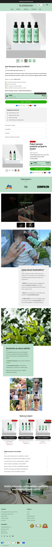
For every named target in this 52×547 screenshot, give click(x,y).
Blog (28, 514)
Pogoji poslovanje (31, 516)
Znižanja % (26, 9)
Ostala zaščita (4, 516)
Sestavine (33, 9)
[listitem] (26, 1)
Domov (12, 9)
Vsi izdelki (3, 520)
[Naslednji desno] (21, 170)
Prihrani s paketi (4, 518)
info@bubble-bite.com (6, 527)
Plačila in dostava (30, 518)
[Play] (26, 208)
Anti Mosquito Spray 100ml (7, 514)
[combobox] (40, 5)
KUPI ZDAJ (26, 493)
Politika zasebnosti (31, 520)
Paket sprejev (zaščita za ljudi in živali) (38, 146)
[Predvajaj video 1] (21, 225)
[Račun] (44, 5)
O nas (40, 9)
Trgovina (18, 9)
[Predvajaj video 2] (30, 225)
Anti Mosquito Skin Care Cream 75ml (9, 511)
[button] (26, 96)
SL (40, 4)
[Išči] (49, 5)
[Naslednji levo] (4, 170)
